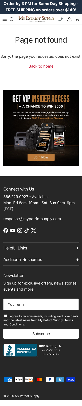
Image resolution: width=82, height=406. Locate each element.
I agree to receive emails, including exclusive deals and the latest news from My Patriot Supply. (40, 320)
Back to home (41, 66)
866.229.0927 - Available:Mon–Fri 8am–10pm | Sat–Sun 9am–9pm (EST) (39, 203)
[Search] (14, 19)
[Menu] (4, 19)
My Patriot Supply (27, 396)
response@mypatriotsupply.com (32, 219)
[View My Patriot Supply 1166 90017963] (34, 355)
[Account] (68, 19)
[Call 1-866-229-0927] (61, 19)
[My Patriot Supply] (36, 19)
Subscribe (41, 334)
